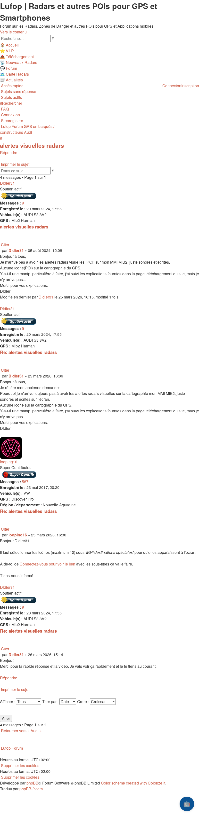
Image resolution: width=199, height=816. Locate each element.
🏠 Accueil (9, 45)
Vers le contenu (13, 32)
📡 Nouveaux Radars (18, 62)
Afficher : (8, 701)
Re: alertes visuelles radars (28, 352)
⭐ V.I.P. (7, 51)
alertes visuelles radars (32, 145)
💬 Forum (8, 68)
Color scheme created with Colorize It (133, 783)
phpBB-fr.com (31, 789)
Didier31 (7, 183)
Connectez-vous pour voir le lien (47, 564)
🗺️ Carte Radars (14, 74)
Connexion (171, 85)
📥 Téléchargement (17, 56)
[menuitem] (18, 91)
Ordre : (83, 701)
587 (25, 481)
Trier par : (50, 701)
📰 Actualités (11, 80)
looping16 (8, 461)
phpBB (32, 783)
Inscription (190, 85)
